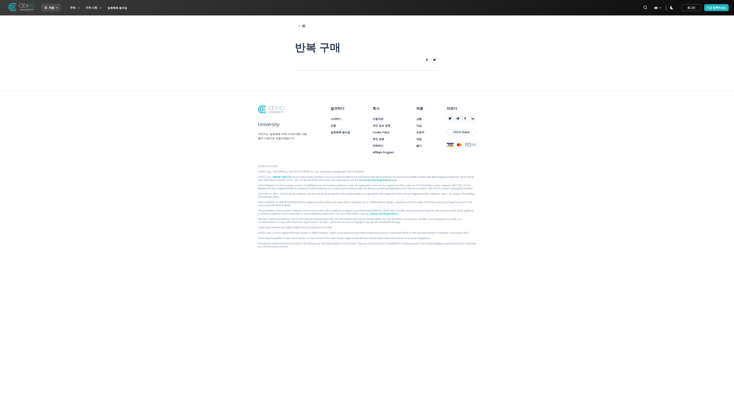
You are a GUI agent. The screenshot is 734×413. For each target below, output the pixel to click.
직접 (419, 139)
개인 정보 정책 (381, 125)
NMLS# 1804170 (282, 177)
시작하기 (336, 119)
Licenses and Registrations (383, 213)
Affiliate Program (383, 152)
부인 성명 (378, 139)
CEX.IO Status (461, 132)
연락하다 (378, 145)
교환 (419, 119)
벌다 (419, 145)
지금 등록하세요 (716, 7)
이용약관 (378, 119)
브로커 (420, 132)
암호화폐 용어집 (117, 8)
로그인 (691, 7)
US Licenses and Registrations (375, 180)
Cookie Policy (381, 132)
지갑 (419, 125)
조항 (333, 125)
